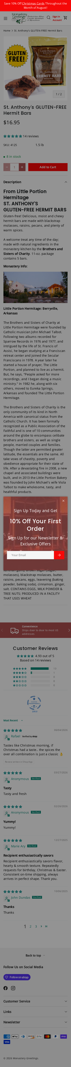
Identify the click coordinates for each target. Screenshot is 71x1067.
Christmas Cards (33, 3)
